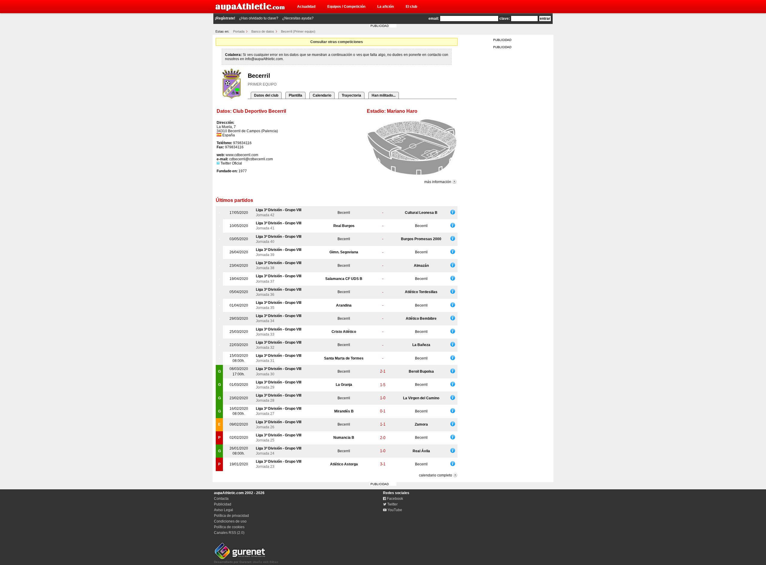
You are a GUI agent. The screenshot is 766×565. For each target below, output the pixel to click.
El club (411, 6)
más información (437, 182)
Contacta (221, 499)
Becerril (344, 213)
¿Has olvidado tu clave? (258, 18)
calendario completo (435, 475)
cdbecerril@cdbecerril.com (251, 159)
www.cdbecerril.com (242, 155)
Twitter (392, 504)
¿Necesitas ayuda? (298, 18)
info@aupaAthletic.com (264, 59)
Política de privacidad (231, 516)
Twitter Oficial (231, 163)
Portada (238, 31)
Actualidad (306, 6)
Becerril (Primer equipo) (298, 31)
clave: (504, 18)
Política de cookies (229, 527)
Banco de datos (262, 31)
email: (433, 18)
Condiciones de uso (230, 521)
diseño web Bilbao (246, 562)
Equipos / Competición (346, 6)
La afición (385, 6)
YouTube (394, 510)
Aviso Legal (223, 510)
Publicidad (222, 504)
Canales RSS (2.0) (229, 533)
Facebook (394, 499)
